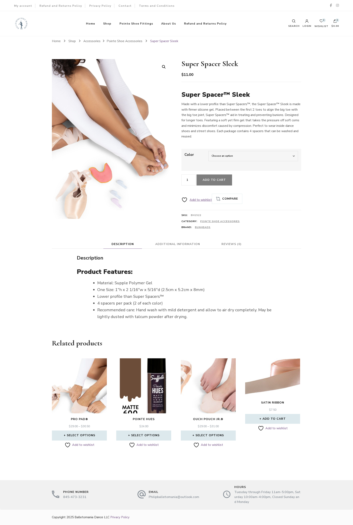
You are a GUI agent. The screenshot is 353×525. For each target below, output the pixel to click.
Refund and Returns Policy (60, 6)
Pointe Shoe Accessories (220, 221)
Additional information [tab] (177, 244)
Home (90, 24)
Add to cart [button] (274, 419)
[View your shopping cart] (335, 22)
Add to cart (214, 180)
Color (189, 154)
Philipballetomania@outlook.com (174, 497)
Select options (81, 435)
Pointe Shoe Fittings (136, 24)
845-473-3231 (74, 497)
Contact (125, 6)
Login (307, 25)
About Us (168, 24)
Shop (107, 24)
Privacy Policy (100, 6)
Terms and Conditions (156, 6)
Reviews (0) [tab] (231, 244)
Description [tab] (123, 244)
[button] (164, 67)
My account (23, 6)
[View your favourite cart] (321, 22)
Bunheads (202, 227)
